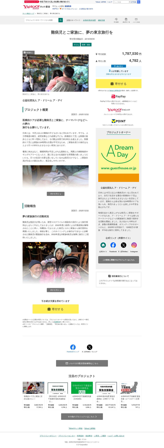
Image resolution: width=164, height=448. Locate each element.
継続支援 (101, 20)
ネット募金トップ (28, 13)
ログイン (55, 8)
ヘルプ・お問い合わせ (116, 436)
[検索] (138, 1)
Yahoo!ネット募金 (75, 428)
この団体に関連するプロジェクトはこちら (119, 260)
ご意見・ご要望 (100, 436)
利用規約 (80, 436)
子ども (76, 44)
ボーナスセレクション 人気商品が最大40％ (77, 9)
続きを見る (54, 194)
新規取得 (68, 6)
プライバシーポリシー (48, 436)
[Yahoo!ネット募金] (37, 6)
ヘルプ (109, 2)
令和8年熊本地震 (89, 20)
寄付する (58, 309)
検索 (60, 20)
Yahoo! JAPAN (101, 2)
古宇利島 (133, 2)
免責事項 (57, 322)
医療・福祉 (86, 44)
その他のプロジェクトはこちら (81, 416)
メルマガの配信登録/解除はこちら (83, 363)
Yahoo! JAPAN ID (115, 90)
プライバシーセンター (66, 436)
